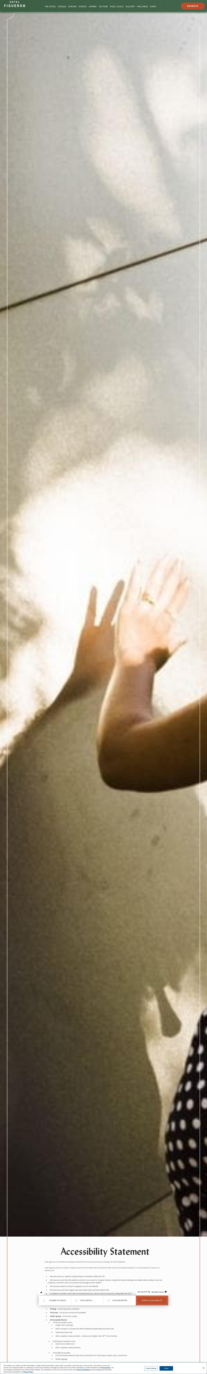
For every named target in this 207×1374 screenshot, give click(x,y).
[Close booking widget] (41, 1292)
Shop (153, 6)
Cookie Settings (151, 1368)
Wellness (142, 6)
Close (166, 1368)
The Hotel (50, 6)
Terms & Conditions (83, 1370)
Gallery (130, 6)
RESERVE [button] (192, 6)
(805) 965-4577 (126, 1293)
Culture (103, 6)
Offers (93, 6)
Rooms (62, 6)
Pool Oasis (117, 6)
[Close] (203, 1368)
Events (83, 6)
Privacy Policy (106, 1367)
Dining (72, 6)
